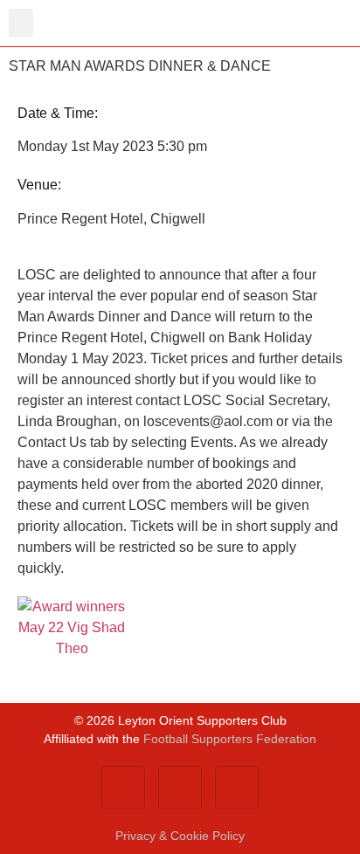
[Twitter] (180, 787)
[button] (21, 23)
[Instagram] (237, 787)
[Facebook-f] (123, 787)
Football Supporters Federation (229, 739)
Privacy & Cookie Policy (180, 836)
